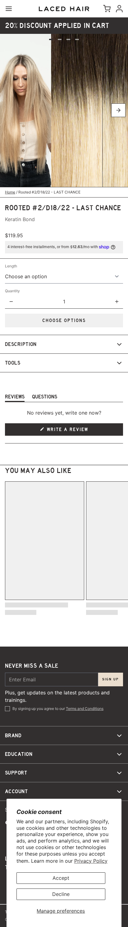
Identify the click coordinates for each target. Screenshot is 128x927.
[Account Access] (118, 8)
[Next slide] (118, 110)
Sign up (110, 679)
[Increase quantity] (117, 301)
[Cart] (106, 8)
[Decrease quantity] (11, 301)
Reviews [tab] (15, 397)
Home (10, 192)
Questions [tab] (44, 397)
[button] (64, 320)
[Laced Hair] (64, 9)
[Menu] (11, 8)
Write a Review (68, 431)
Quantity (12, 291)
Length (11, 266)
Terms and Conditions (84, 708)
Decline (61, 894)
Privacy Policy (90, 861)
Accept (61, 878)
